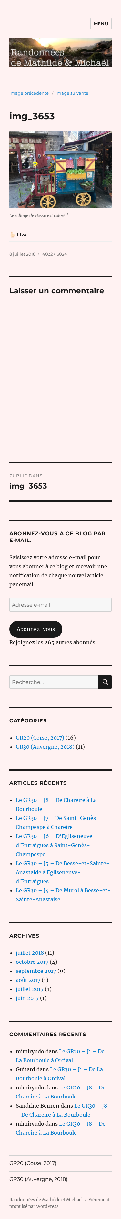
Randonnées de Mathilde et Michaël (46, 1200)
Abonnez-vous (36, 629)
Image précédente (29, 93)
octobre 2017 (32, 962)
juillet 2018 (30, 953)
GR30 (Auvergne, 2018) (45, 746)
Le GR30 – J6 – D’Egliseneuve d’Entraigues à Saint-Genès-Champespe (54, 845)
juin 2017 (27, 998)
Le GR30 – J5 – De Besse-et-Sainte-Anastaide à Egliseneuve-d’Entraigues (62, 872)
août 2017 (28, 980)
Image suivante (71, 93)
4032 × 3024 (54, 254)
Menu (101, 23)
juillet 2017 (30, 989)
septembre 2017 (36, 971)
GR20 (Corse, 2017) (40, 737)
